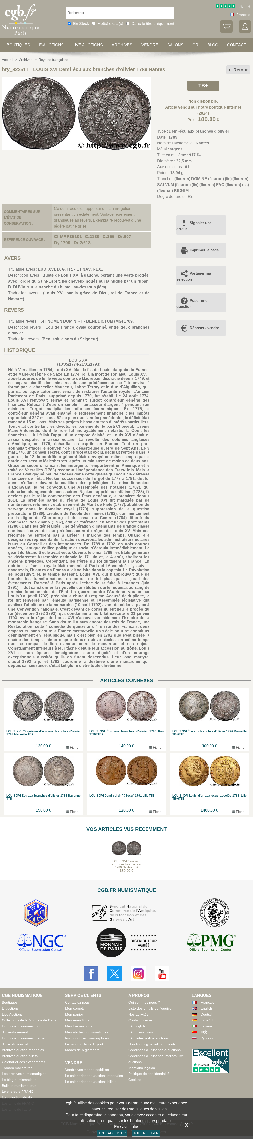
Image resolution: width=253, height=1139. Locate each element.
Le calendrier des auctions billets (90, 1082)
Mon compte (75, 1008)
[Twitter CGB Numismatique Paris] (114, 973)
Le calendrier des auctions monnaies (94, 1076)
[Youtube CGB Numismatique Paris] (162, 973)
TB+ (203, 85)
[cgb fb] (248, 7)
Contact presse (140, 1020)
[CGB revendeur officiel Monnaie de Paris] (126, 943)
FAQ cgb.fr (136, 1026)
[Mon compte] (245, 31)
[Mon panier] (226, 31)
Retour (240, 69)
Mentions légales (141, 1068)
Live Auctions (12, 1014)
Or (195, 45)
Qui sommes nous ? (144, 1002)
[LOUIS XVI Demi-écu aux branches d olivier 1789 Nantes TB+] (76, 148)
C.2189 (92, 236)
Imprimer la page (204, 250)
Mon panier (74, 1014)
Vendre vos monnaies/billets (87, 1070)
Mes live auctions (78, 1026)
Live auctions (88, 45)
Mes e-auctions (77, 1020)
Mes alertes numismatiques (86, 1032)
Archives (122, 45)
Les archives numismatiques (24, 1074)
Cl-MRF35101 (68, 236)
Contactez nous (77, 1002)
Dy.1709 (62, 242)
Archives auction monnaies (23, 1050)
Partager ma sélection (193, 276)
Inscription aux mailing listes (87, 1038)
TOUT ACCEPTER (112, 1133)
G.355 (109, 236)
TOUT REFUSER (145, 1133)
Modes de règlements (82, 1050)
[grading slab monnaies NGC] (41, 943)
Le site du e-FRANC (17, 1091)
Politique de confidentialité (148, 1074)
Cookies (134, 1080)
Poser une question (191, 303)
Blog (212, 45)
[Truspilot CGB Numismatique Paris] (225, 7)
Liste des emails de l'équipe (150, 1008)
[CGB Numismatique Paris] (20, 36)
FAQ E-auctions (140, 1032)
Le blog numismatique (19, 1080)
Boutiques (18, 45)
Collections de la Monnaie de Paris (29, 1020)
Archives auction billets (20, 1056)
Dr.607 (124, 236)
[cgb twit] (240, 7)
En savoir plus (126, 1127)
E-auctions (51, 45)
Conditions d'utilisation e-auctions (154, 1050)
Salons (175, 45)
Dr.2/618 (82, 242)
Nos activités (138, 1014)
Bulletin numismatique (19, 1086)
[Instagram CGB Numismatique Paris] (138, 973)
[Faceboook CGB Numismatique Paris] (91, 973)
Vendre (149, 45)
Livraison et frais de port (84, 1044)
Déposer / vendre (204, 328)
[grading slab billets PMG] (211, 943)
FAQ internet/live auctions (148, 1038)
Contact (236, 45)
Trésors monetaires (17, 1068)
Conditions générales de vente (152, 1044)
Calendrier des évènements (23, 1062)
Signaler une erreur (193, 226)
